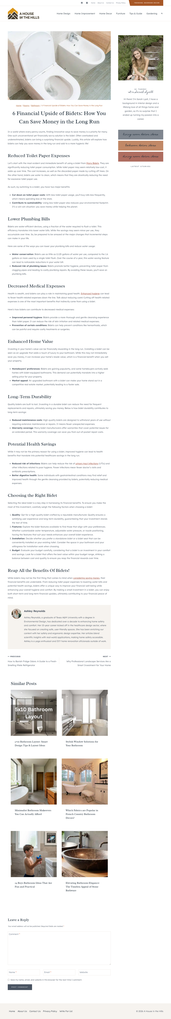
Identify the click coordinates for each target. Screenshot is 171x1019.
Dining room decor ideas (141, 156)
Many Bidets (92, 163)
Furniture (120, 13)
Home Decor (105, 13)
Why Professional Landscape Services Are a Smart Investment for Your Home (88, 661)
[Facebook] (81, 3)
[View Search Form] (162, 13)
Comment (14, 934)
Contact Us (110, 3)
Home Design (63, 13)
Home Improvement (85, 13)
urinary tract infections (86, 463)
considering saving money (86, 578)
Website (84, 972)
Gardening (151, 13)
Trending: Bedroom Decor (146, 3)
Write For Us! (66, 1011)
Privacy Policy (121, 3)
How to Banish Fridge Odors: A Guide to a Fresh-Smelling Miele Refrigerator (32, 661)
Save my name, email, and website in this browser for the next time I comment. (46, 980)
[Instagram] (87, 3)
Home (93, 3)
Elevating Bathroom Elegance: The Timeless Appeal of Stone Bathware (83, 886)
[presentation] (34, 713)
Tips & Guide (135, 13)
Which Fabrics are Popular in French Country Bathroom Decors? (82, 814)
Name (13, 972)
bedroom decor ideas (140, 145)
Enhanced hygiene (90, 293)
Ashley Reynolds (34, 611)
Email (47, 972)
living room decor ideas (140, 134)
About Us (101, 3)
